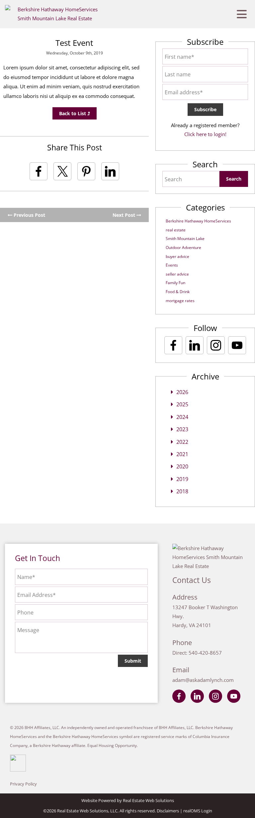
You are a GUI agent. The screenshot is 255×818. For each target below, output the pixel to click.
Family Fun (175, 283)
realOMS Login (197, 811)
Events (172, 265)
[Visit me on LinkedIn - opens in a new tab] (195, 345)
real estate (176, 230)
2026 (182, 392)
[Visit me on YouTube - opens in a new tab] (237, 345)
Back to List (73, 113)
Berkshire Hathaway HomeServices (198, 221)
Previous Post (28, 215)
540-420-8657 (205, 652)
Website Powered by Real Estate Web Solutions (127, 800)
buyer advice (177, 256)
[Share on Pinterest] (86, 171)
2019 (182, 479)
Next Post (124, 215)
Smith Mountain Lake (185, 238)
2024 (182, 417)
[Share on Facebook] (38, 171)
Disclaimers (168, 811)
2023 (182, 429)
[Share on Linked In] (110, 171)
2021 (182, 454)
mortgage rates (180, 300)
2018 (182, 491)
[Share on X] (62, 171)
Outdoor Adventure (183, 247)
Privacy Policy (23, 784)
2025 (182, 404)
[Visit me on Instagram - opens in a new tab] (216, 345)
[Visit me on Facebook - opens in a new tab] (173, 345)
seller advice (177, 274)
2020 (182, 466)
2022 (182, 442)
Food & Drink (178, 291)
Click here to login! (205, 134)
